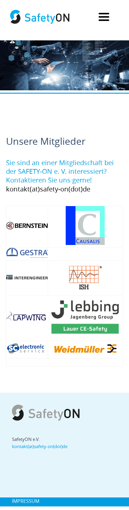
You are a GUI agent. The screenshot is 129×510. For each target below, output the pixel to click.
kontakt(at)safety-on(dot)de (40, 446)
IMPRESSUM (25, 501)
